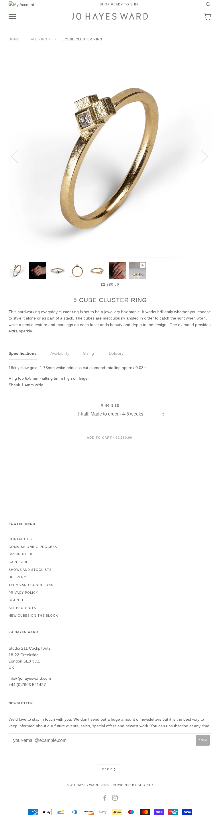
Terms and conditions (31, 585)
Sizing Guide (21, 554)
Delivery (17, 577)
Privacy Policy (23, 592)
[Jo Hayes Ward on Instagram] (115, 799)
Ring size (110, 405)
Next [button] (200, 156)
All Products (22, 608)
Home (14, 39)
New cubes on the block (33, 615)
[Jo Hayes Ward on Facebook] (105, 799)
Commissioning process (33, 546)
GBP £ (107, 769)
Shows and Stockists (30, 569)
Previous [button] (18, 156)
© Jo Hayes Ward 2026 (88, 785)
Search (16, 600)
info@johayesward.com (30, 678)
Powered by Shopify (133, 785)
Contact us (20, 539)
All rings (40, 39)
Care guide (20, 562)
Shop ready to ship (119, 4)
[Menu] (12, 16)
